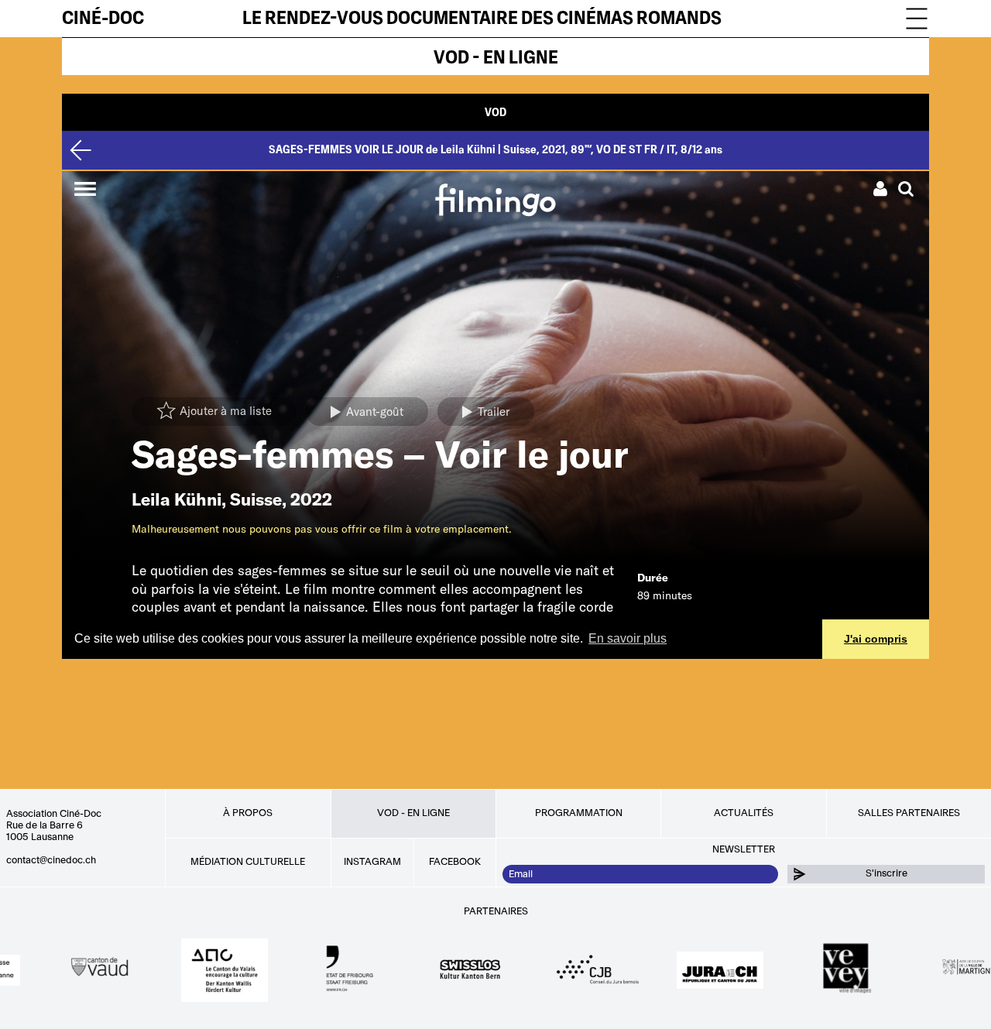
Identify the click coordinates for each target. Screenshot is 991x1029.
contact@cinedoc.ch (51, 860)
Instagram (372, 861)
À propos (248, 813)
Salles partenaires (909, 813)
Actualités (743, 813)
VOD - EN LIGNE (496, 58)
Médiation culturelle (247, 861)
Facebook (455, 861)
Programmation (578, 813)
